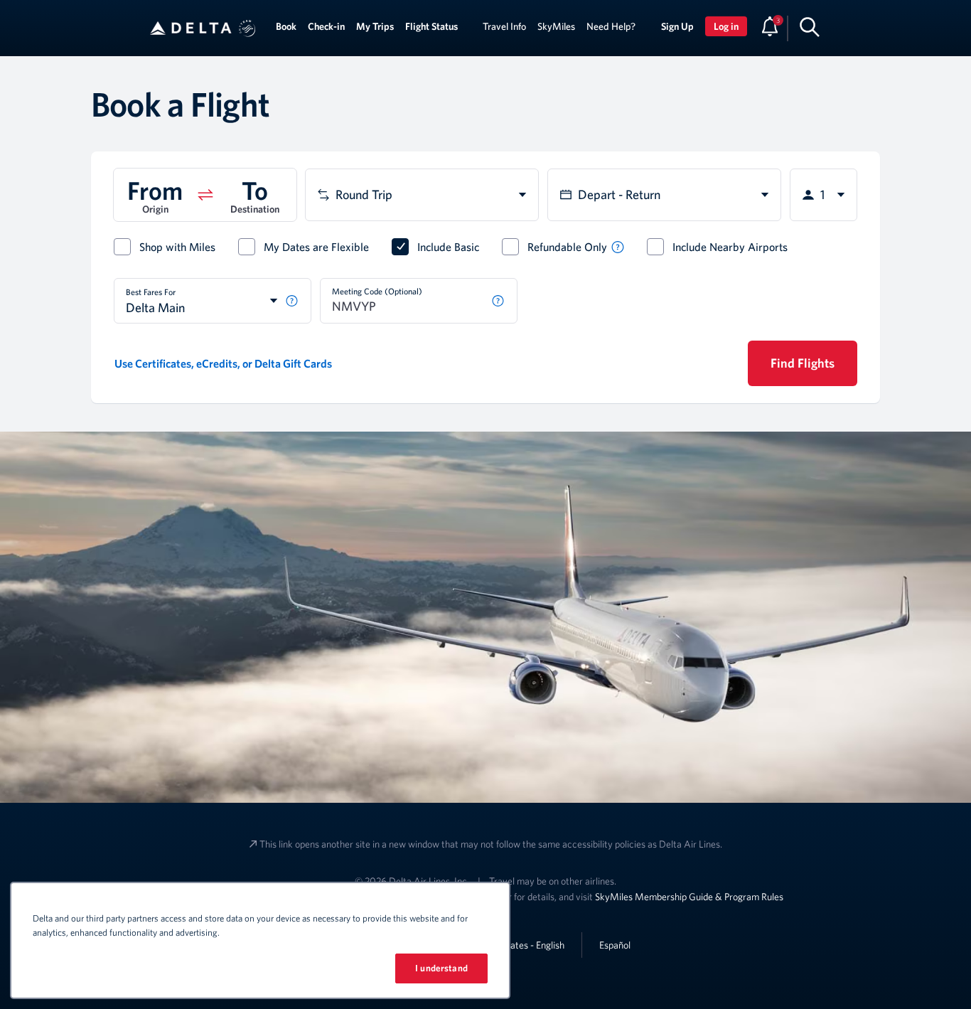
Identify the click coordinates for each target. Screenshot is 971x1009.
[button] (247, 28)
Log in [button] (726, 26)
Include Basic (448, 246)
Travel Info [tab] (504, 26)
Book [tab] (286, 26)
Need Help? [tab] (610, 26)
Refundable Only (567, 246)
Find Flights (803, 363)
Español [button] (615, 945)
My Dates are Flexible (316, 246)
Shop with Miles (177, 246)
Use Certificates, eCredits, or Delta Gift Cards (223, 363)
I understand (441, 968)
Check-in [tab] (326, 26)
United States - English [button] (518, 945)
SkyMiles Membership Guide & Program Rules (689, 896)
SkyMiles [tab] (556, 26)
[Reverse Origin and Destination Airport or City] (205, 194)
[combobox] (422, 195)
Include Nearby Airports (730, 246)
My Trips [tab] (375, 26)
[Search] (809, 26)
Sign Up (677, 26)
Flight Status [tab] (431, 26)
